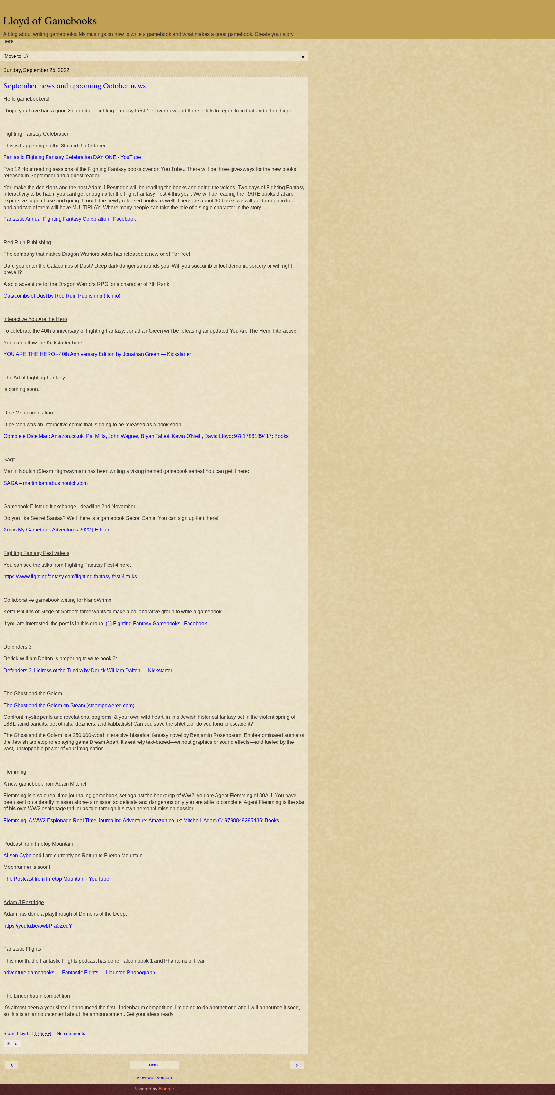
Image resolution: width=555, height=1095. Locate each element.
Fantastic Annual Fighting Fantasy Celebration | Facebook (70, 219)
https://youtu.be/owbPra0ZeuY (38, 926)
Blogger (166, 1088)
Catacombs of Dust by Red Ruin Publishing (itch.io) (62, 295)
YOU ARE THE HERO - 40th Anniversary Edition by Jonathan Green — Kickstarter (97, 354)
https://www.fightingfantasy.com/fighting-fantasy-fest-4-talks (70, 576)
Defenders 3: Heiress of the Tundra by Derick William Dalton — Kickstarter (88, 670)
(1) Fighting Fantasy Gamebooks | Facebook (156, 623)
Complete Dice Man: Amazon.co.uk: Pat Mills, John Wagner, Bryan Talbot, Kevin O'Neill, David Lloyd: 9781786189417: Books (146, 436)
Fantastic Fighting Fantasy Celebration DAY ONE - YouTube (72, 157)
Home (154, 1065)
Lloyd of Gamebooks (50, 20)
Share (12, 1043)
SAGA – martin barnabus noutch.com (46, 483)
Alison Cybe (17, 855)
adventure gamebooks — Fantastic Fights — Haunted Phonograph (79, 972)
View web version (154, 1077)
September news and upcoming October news (75, 85)
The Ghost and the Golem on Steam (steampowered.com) (69, 705)
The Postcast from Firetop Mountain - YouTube (56, 879)
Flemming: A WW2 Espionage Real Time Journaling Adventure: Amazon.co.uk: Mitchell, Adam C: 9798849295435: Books (141, 820)
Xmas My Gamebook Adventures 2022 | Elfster (56, 529)
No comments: (71, 1033)
